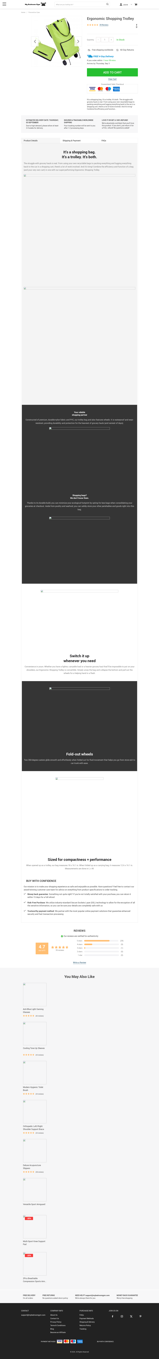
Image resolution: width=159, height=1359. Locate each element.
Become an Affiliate (58, 1332)
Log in (125, 5)
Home (23, 12)
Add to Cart (112, 72)
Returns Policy (85, 1325)
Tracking (83, 1329)
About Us (53, 1315)
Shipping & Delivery (87, 1322)
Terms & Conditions (57, 1325)
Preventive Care (34, 12)
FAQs (82, 1315)
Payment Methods (87, 1318)
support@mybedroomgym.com (33, 1315)
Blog (52, 1329)
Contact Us (54, 1318)
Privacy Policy (55, 1322)
